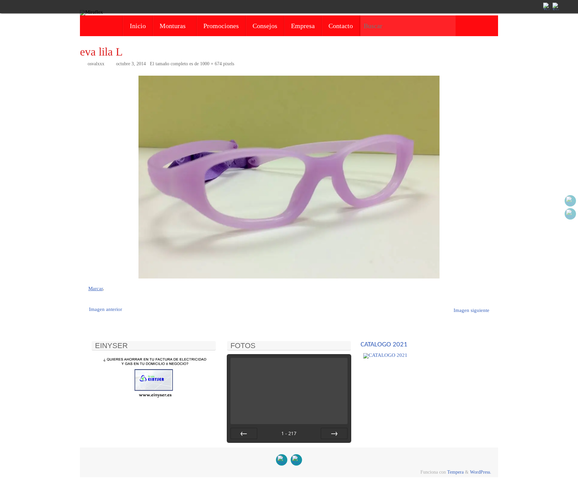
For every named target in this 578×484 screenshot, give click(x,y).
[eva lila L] (289, 177)
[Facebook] (555, 6)
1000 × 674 (211, 63)
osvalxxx (96, 63)
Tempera (455, 472)
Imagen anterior (105, 309)
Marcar (95, 288)
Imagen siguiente (471, 310)
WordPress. (480, 472)
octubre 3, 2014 (131, 63)
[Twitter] (546, 6)
